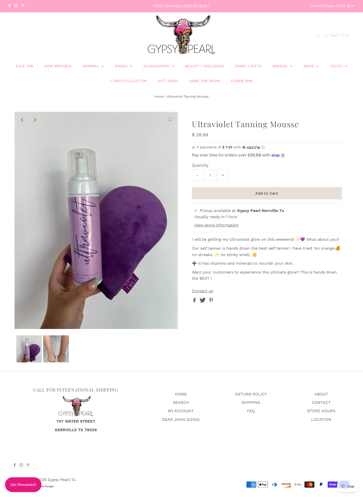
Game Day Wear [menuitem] (204, 81)
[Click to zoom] (169, 119)
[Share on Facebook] (195, 301)
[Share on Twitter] (203, 301)
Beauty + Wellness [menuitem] (204, 66)
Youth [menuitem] (336, 66)
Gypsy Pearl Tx (62, 479)
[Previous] (22, 119)
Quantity (200, 165)
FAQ (251, 411)
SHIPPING (251, 402)
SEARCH (181, 402)
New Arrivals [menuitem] (57, 66)
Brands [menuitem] (281, 66)
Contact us (202, 291)
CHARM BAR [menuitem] (242, 81)
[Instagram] (16, 6)
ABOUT (321, 394)
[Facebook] (9, 6)
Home (159, 96)
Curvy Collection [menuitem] (128, 81)
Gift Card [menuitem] (168, 81)
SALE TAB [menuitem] (24, 66)
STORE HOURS (321, 411)
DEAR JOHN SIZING (181, 419)
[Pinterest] (22, 6)
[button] (267, 147)
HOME (181, 394)
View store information (216, 225)
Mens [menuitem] (309, 66)
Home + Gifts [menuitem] (248, 66)
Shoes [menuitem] (122, 66)
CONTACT (321, 402)
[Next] (34, 119)
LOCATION (321, 419)
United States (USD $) (330, 6)
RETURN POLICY (251, 394)
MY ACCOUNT (181, 411)
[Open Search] (318, 35)
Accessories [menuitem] (156, 66)
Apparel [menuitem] (91, 66)
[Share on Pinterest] (211, 301)
